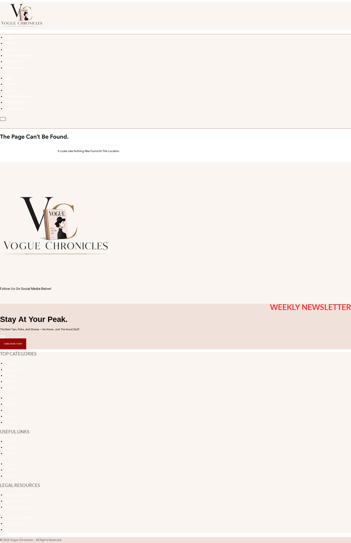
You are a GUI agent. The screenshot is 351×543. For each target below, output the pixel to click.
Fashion (10, 43)
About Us (10, 454)
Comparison (13, 62)
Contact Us (12, 448)
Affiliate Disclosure (18, 495)
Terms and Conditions (19, 507)
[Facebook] (1, 298)
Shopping (10, 388)
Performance (13, 370)
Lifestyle (10, 364)
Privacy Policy (14, 501)
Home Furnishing (17, 56)
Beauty (9, 50)
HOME (8, 37)
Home (8, 442)
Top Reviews (13, 68)
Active (8, 376)
